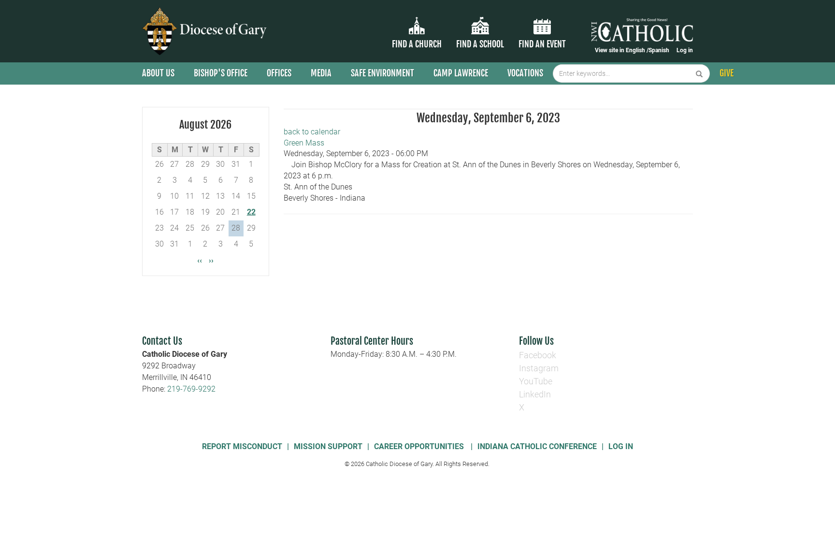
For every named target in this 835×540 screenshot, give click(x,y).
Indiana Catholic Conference (537, 446)
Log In (620, 446)
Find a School (480, 44)
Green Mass (304, 142)
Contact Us (162, 341)
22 (251, 212)
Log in (685, 50)
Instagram (539, 368)
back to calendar (312, 131)
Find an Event (542, 44)
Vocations (525, 73)
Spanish (658, 50)
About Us (158, 73)
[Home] (206, 31)
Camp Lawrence (460, 73)
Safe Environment (382, 73)
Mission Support (328, 446)
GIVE (727, 73)
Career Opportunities (420, 446)
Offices (279, 73)
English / (637, 50)
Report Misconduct (242, 446)
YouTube (535, 381)
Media (321, 73)
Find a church (417, 44)
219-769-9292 (191, 389)
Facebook (537, 355)
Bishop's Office (220, 73)
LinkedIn (535, 394)
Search (699, 73)
